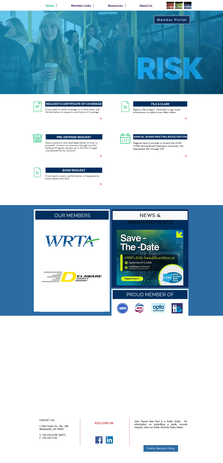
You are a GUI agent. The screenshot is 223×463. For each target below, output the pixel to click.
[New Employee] (159, 280)
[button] (75, 5)
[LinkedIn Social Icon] (109, 440)
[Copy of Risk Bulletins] (148, 280)
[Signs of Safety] (155, 280)
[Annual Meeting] (137, 280)
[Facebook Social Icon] (99, 440)
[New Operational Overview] (162, 280)
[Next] (100, 269)
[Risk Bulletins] (151, 280)
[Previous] (44, 269)
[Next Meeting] (144, 280)
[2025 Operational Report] (141, 280)
